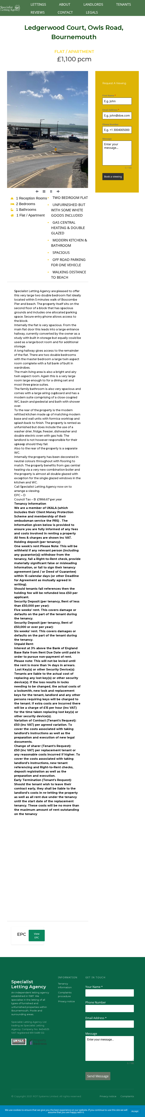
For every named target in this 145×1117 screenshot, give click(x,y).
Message (107, 138)
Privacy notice (66, 1001)
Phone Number (110, 124)
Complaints (127, 1096)
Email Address (110, 109)
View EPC (36, 935)
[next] (79, 134)
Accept (134, 1111)
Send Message (98, 1076)
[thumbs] (44, 191)
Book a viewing (113, 176)
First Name (109, 95)
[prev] (16, 134)
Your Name (94, 987)
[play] (51, 191)
